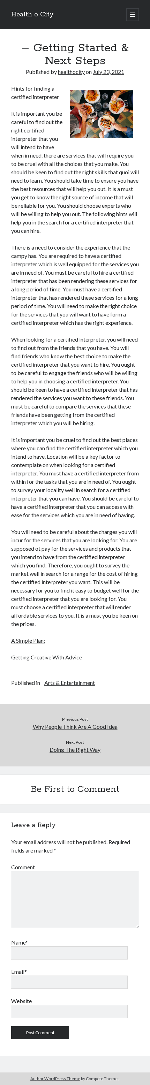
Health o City (32, 14)
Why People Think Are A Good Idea (75, 726)
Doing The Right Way (75, 749)
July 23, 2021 (108, 71)
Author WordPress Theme (55, 1078)
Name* (19, 942)
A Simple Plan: (28, 640)
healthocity (71, 71)
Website (21, 1001)
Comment (23, 867)
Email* (19, 971)
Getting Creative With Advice (46, 657)
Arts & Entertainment (69, 682)
